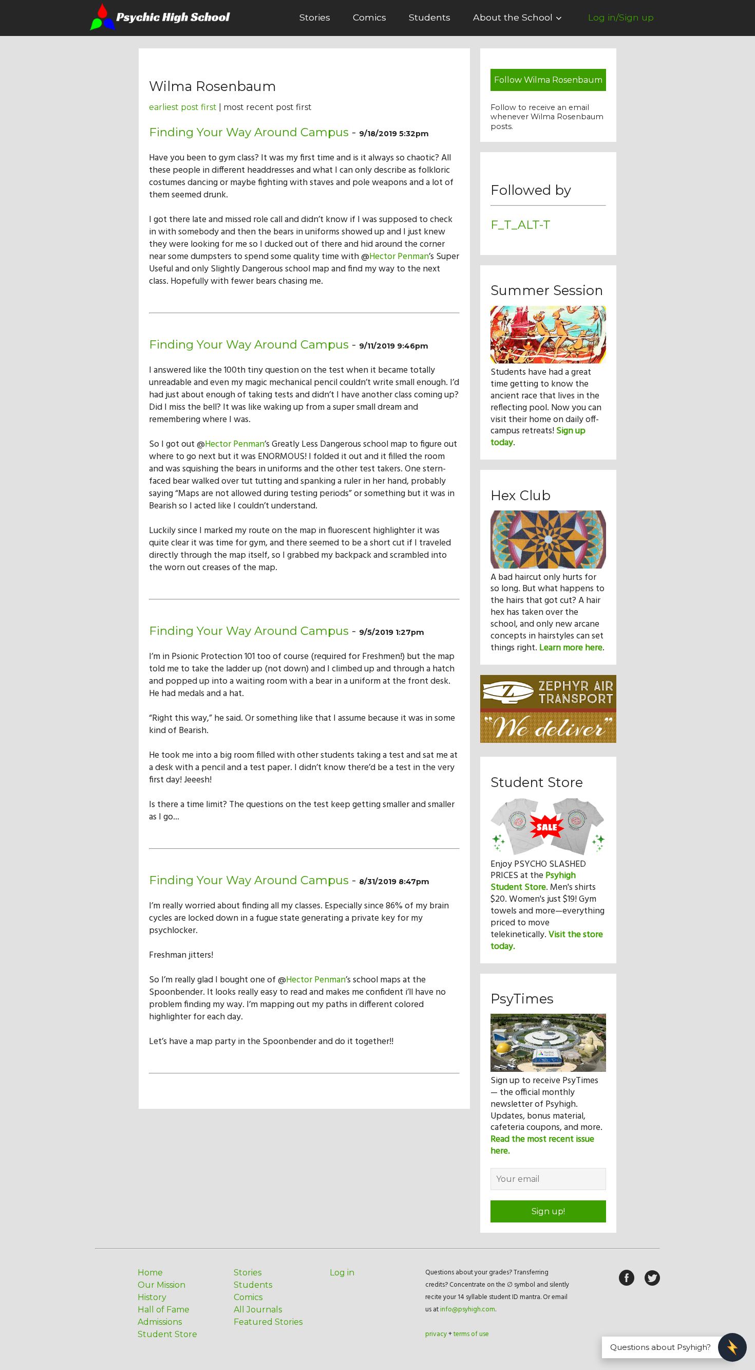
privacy (436, 1334)
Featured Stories (268, 1322)
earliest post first (183, 107)
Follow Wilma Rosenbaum (548, 80)
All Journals (258, 1309)
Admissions (160, 1322)
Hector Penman (399, 256)
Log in (342, 1272)
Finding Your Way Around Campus (249, 132)
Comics (369, 17)
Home (150, 1272)
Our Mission (161, 1285)
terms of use (471, 1334)
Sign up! (548, 1211)
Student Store (167, 1334)
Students (429, 17)
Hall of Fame (164, 1309)
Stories (314, 17)
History (152, 1297)
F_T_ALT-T (520, 224)
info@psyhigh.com (467, 1309)
